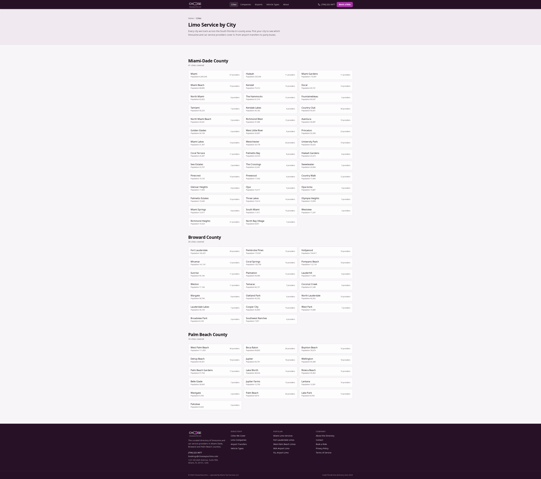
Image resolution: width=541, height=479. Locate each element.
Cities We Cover (238, 435)
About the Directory (325, 435)
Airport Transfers (239, 444)
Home (191, 18)
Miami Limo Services (283, 435)
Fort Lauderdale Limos (283, 440)
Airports (258, 4)
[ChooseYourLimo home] (195, 4)
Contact (319, 440)
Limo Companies (238, 440)
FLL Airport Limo (281, 452)
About (286, 4)
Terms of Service (323, 452)
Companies (245, 4)
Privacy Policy (322, 448)
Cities (233, 4)
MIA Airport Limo (281, 448)
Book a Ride (345, 4)
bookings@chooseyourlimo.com (203, 456)
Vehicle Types (272, 4)
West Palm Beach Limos (284, 444)
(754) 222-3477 (328, 4)
